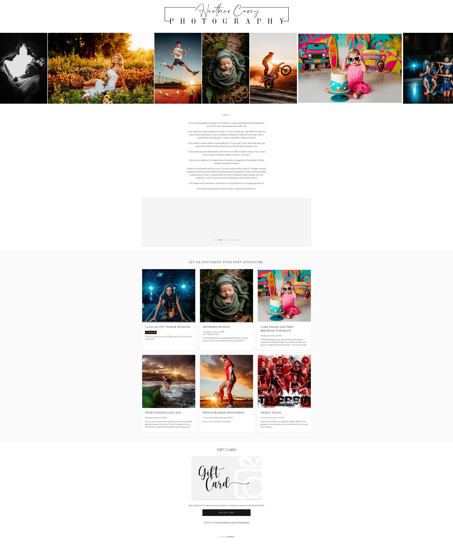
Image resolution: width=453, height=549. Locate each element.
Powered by (223, 537)
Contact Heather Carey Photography (232, 522)
